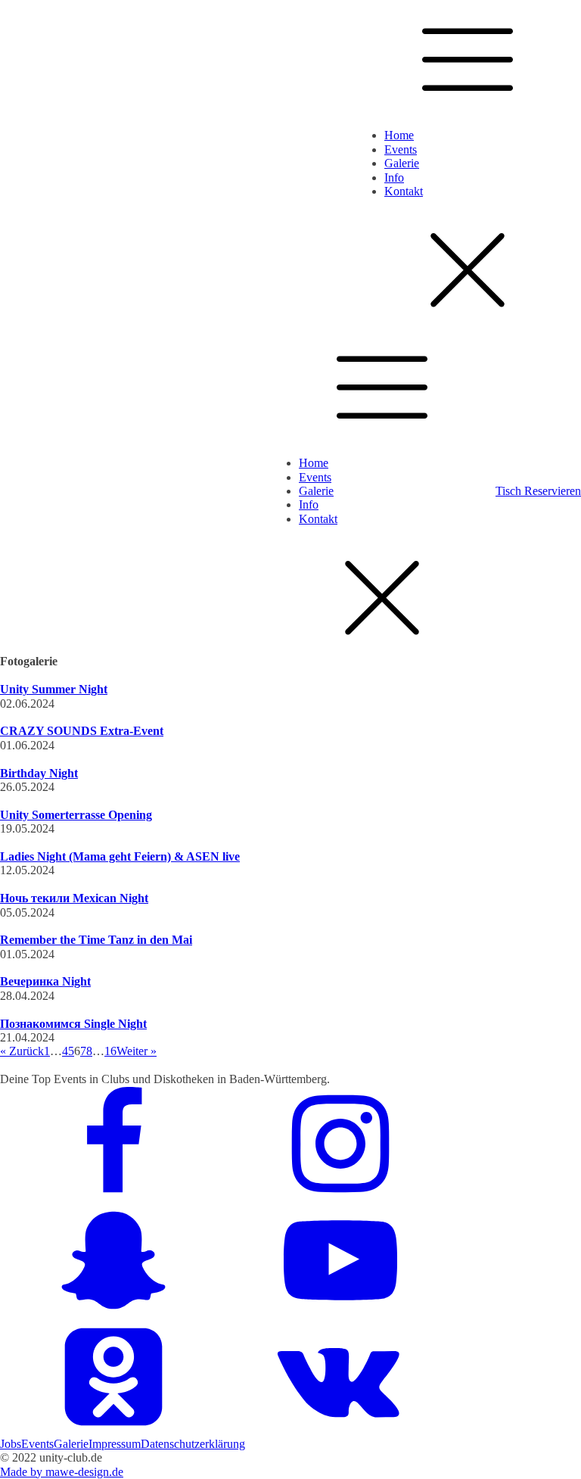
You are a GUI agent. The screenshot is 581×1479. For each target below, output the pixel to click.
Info (394, 177)
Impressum (115, 1443)
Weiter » (137, 1051)
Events (400, 149)
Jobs (10, 1443)
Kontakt (403, 191)
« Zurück (22, 1051)
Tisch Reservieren (538, 490)
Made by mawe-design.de (61, 1471)
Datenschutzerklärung (193, 1443)
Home (399, 135)
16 (110, 1051)
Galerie (401, 163)
